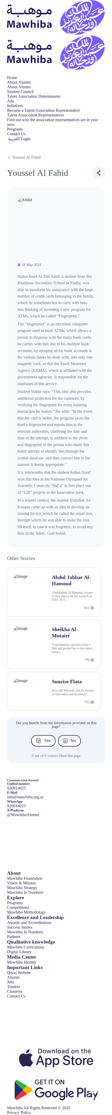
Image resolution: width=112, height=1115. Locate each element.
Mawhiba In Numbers (25, 892)
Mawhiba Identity (21, 962)
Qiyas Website (19, 972)
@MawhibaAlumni (23, 814)
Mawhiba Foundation (24, 878)
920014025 (16, 806)
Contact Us (16, 134)
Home (12, 77)
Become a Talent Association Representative (43, 110)
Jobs (10, 982)
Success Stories (19, 927)
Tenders (13, 986)
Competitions (18, 907)
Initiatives (15, 105)
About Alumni (19, 82)
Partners (13, 936)
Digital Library (19, 952)
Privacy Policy (19, 1112)
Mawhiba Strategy (22, 887)
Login (25, 139)
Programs (15, 129)
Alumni (13, 977)
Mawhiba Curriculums (25, 947)
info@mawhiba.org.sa (25, 797)
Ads (10, 101)
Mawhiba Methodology (26, 912)
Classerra (14, 991)
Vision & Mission (21, 883)
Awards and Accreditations (29, 922)
